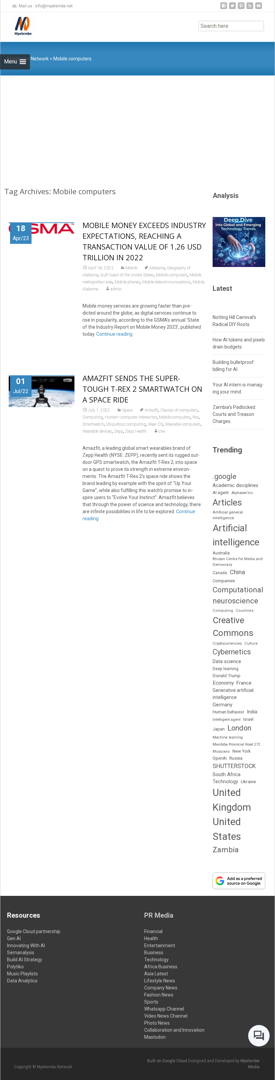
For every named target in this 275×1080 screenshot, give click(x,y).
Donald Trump (226, 675)
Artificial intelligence (236, 535)
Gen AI (14, 938)
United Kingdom (232, 800)
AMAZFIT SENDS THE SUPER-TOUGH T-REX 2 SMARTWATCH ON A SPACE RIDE (142, 388)
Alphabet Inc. (242, 493)
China (237, 572)
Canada (220, 573)
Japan (219, 729)
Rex (195, 417)
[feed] (249, 8)
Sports (151, 1002)
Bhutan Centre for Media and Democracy (238, 562)
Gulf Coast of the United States (127, 275)
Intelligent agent (226, 719)
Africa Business (160, 966)
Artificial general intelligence (228, 515)
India (252, 712)
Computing (92, 417)
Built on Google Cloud (167, 1061)
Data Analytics (22, 980)
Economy (223, 683)
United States (227, 829)
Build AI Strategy (24, 959)
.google (224, 476)
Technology (225, 781)
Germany (222, 704)
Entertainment (159, 945)
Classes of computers (179, 410)
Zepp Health (136, 431)
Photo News (157, 1023)
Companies (224, 580)
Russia (235, 758)
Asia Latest (156, 973)
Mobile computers (171, 275)
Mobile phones (127, 282)
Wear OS (155, 424)
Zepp (118, 431)
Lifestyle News (159, 980)
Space (127, 410)
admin (116, 289)
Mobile (131, 268)
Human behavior (228, 711)
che (162, 431)
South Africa (226, 774)
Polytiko (15, 966)
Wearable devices (97, 431)
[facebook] (223, 8)
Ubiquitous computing (126, 424)
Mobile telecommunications (166, 282)
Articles (227, 502)
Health (151, 938)
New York (241, 751)
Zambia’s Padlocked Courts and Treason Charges (234, 414)
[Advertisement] (137, 126)
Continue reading (114, 334)
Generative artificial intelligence (233, 694)
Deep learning (225, 668)
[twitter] (232, 8)
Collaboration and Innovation (174, 1030)
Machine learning (228, 737)
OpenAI (220, 758)
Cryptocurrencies (227, 643)
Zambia (226, 849)
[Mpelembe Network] (17, 25)
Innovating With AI (26, 945)
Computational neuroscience (238, 595)
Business (153, 952)
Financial (153, 931)
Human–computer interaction (131, 417)
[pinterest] (241, 8)
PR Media (158, 915)
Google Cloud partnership (33, 931)
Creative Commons (233, 626)
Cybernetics (232, 652)
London (239, 728)
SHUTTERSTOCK (234, 766)
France (244, 683)
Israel (248, 719)
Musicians (221, 751)
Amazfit (151, 410)
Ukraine (248, 781)
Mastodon (155, 1037)
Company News (160, 987)
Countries (245, 610)
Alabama (157, 268)
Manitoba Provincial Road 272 (236, 744)
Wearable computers (183, 424)
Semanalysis (20, 952)
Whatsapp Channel (164, 1009)
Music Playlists (22, 973)
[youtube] (258, 8)
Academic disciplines (235, 485)
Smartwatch (93, 424)
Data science (227, 661)
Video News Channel (165, 1016)
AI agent (221, 492)
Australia (221, 552)
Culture (251, 643)
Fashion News (158, 994)
